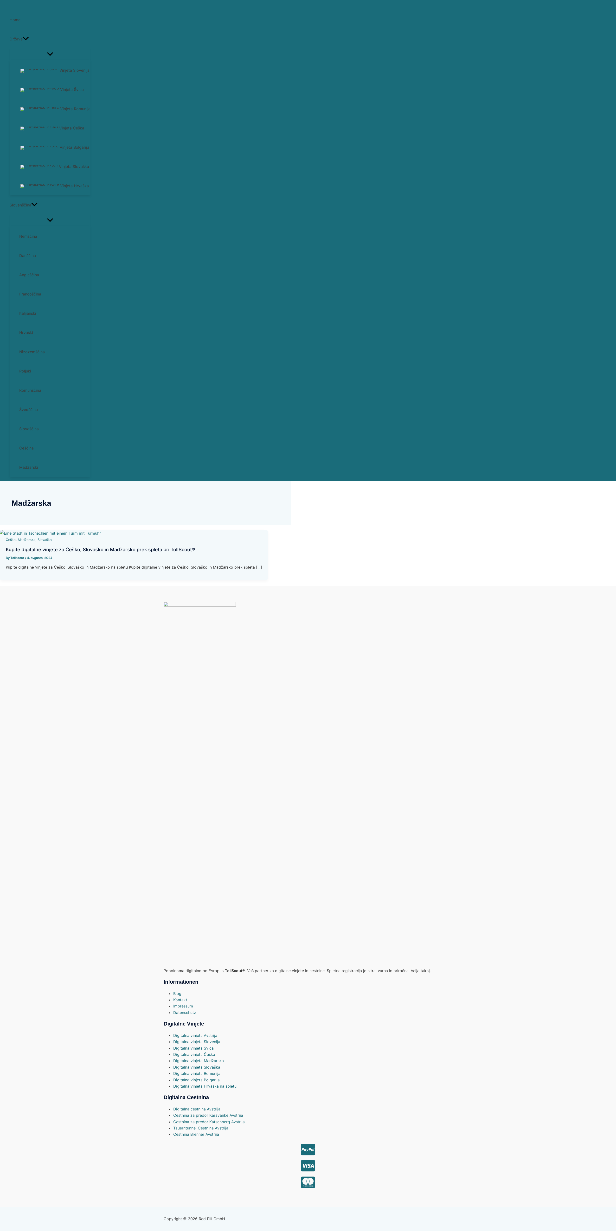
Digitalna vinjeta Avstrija (195, 1035)
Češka (11, 540)
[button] (50, 39)
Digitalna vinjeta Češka (194, 1054)
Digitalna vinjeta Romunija (196, 1073)
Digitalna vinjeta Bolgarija (196, 1079)
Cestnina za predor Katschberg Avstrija (209, 1121)
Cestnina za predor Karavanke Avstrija (208, 1115)
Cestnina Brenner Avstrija (196, 1134)
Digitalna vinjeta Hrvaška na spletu (205, 1086)
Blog (177, 993)
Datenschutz (184, 1012)
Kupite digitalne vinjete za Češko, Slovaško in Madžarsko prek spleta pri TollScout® (100, 549)
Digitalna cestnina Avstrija (196, 1109)
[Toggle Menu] (50, 54)
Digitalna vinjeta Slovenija (196, 1041)
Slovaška (45, 540)
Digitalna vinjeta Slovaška (196, 1067)
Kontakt (180, 999)
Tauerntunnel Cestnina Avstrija (200, 1128)
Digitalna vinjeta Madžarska (198, 1060)
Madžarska (26, 540)
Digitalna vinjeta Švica (193, 1048)
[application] (26, 39)
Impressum (183, 1006)
